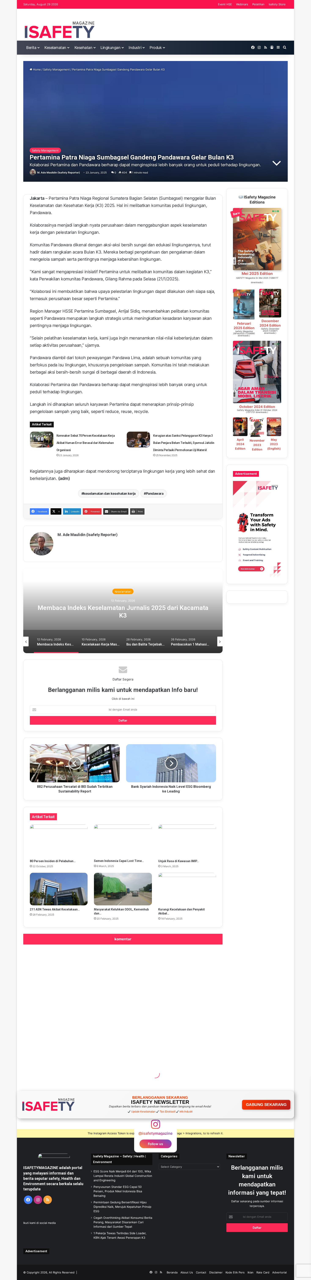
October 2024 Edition (257, 407)
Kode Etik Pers (235, 1272)
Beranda (172, 1272)
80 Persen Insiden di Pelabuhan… (53, 861)
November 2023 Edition (257, 445)
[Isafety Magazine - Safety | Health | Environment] (59, 29)
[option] (123, 610)
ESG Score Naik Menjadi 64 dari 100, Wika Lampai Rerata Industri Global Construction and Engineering (123, 1176)
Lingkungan (110, 47)
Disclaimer (216, 1272)
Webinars (242, 4)
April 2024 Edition (240, 444)
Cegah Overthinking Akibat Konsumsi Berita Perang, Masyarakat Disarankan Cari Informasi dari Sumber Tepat (123, 1222)
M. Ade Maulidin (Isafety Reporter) (58, 172)
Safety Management (56, 69)
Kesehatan (83, 47)
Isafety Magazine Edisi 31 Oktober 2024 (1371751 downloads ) (257, 411)
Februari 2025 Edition (244, 325)
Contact (201, 1272)
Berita (31, 47)
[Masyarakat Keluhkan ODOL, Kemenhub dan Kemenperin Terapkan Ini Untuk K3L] (123, 889)
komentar (122, 939)
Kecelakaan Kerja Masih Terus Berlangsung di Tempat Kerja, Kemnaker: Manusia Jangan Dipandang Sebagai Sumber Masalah (123, 615)
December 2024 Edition (270, 323)
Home (36, 69)
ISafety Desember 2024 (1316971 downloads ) (270, 330)
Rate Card (262, 1272)
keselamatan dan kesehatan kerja (109, 493)
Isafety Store (277, 4)
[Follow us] (155, 1126)
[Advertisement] (123, 1001)
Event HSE (225, 4)
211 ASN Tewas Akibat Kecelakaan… (55, 909)
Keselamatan (55, 47)
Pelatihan (258, 4)
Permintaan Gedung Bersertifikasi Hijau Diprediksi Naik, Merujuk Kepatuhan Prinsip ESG (122, 1207)
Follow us (155, 1143)
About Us (186, 1272)
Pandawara (155, 493)
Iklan (250, 1272)
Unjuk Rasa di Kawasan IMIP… (178, 861)
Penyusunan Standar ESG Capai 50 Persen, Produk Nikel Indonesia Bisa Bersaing (118, 1191)
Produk (156, 47)
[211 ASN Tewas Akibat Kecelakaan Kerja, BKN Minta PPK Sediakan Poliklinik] (59, 889)
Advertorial (279, 1272)
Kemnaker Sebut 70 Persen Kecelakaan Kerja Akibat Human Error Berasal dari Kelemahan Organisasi (85, 443)
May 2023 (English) (274, 444)
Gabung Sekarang (266, 1104)
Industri (135, 47)
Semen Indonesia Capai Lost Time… (119, 861)
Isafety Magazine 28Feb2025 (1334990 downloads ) (244, 333)
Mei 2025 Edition (257, 273)
